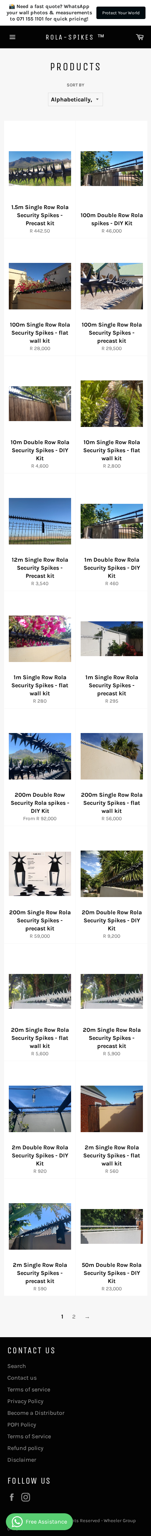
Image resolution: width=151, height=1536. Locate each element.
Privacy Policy (25, 1401)
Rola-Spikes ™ (75, 37)
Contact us (22, 1377)
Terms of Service (29, 1436)
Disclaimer (21, 1459)
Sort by (75, 85)
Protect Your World (121, 12)
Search (16, 1365)
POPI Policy (21, 1424)
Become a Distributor (36, 1412)
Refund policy (25, 1447)
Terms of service (28, 1389)
